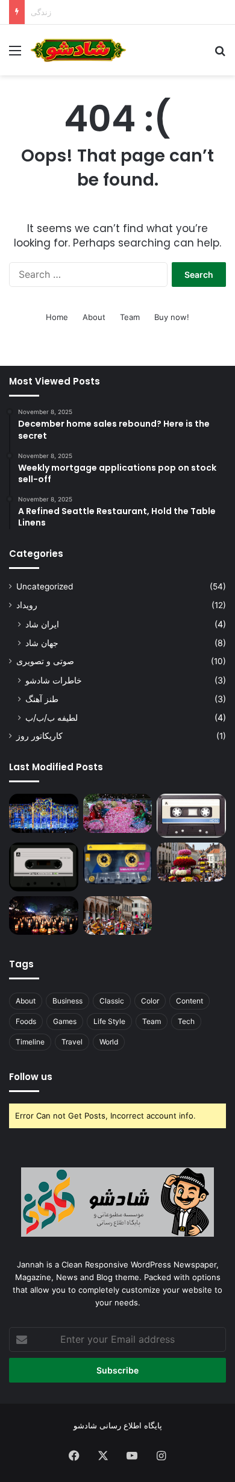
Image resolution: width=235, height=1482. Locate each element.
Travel (72, 1041)
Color (150, 1000)
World (108, 1041)
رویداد (26, 605)
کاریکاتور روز (39, 736)
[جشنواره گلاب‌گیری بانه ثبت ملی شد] (117, 813)
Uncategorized (44, 586)
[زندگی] (191, 816)
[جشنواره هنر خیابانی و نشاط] (117, 915)
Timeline (30, 1041)
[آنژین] (117, 863)
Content (189, 1000)
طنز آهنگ (41, 699)
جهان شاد (41, 643)
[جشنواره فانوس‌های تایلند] (43, 915)
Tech (186, 1021)
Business (67, 1000)
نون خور (44, 12)
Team (130, 317)
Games (65, 1021)
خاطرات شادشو (53, 680)
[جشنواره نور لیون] (43, 813)
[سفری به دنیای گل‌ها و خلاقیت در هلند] (191, 862)
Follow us (30, 1076)
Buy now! (171, 317)
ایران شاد (42, 624)
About (94, 317)
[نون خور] (43, 867)
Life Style (109, 1021)
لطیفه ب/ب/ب (51, 717)
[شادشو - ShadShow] (78, 50)
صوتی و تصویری (45, 661)
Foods (26, 1021)
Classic (111, 1000)
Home (57, 317)
